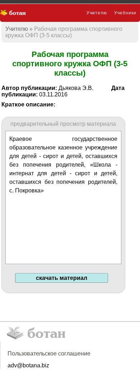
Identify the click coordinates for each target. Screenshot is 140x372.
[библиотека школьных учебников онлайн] (15, 13)
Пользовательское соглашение (49, 353)
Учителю (97, 12)
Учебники (125, 12)
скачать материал (61, 278)
